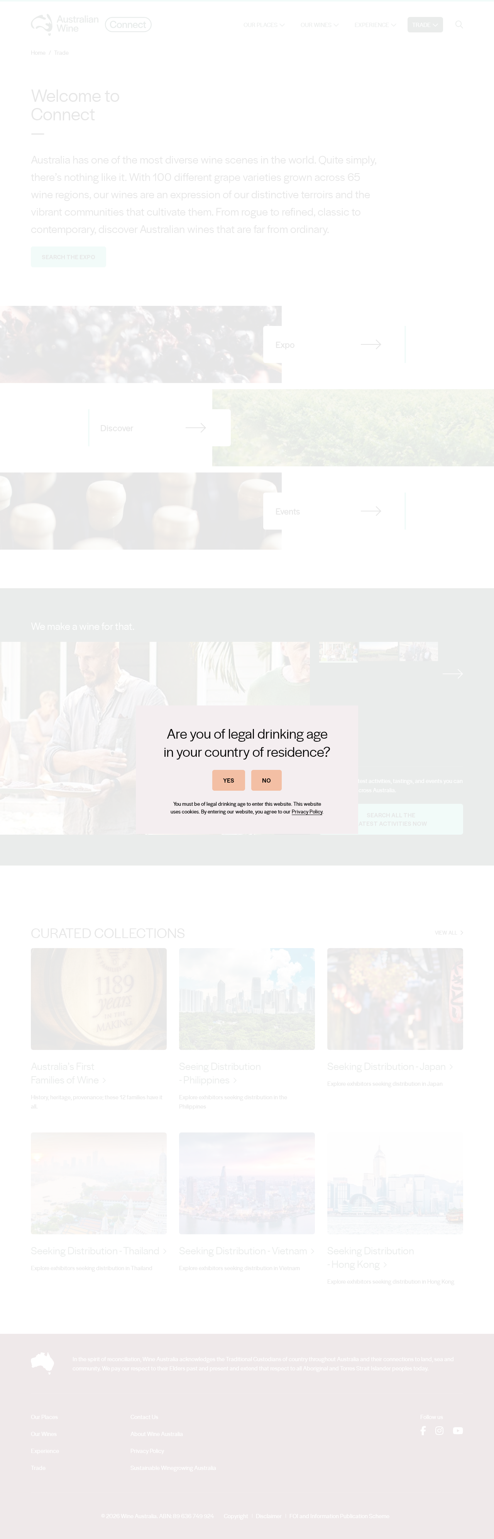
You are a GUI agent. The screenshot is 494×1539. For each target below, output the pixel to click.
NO (266, 780)
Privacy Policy (307, 811)
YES (228, 780)
